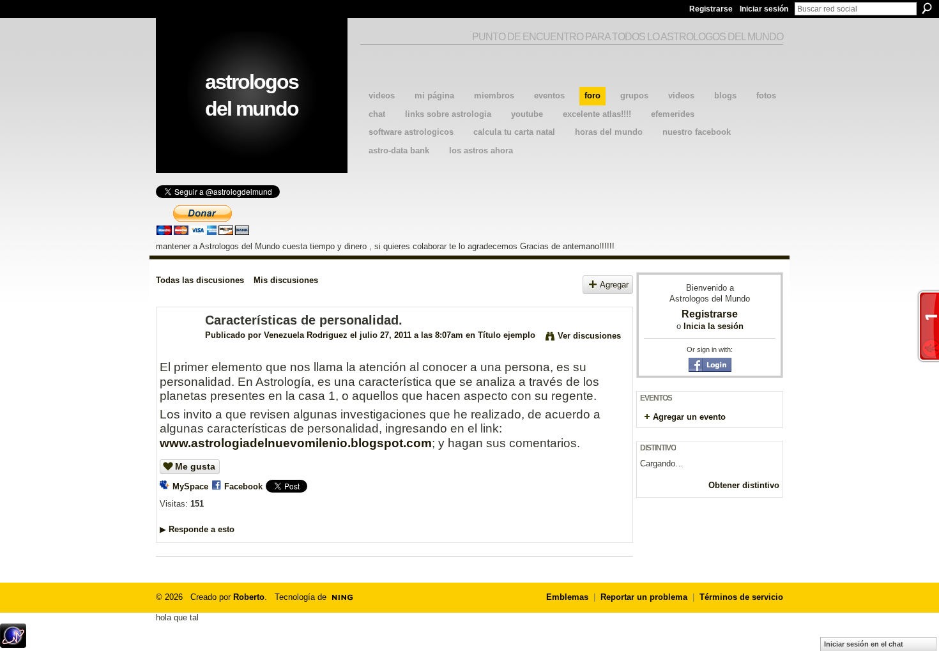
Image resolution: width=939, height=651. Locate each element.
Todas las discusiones (200, 280)
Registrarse (711, 8)
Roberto (248, 597)
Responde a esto (197, 529)
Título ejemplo (506, 335)
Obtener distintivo (743, 485)
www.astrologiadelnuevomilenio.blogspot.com (296, 443)
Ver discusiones (589, 336)
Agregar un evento (689, 417)
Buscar (927, 8)
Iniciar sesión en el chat (863, 644)
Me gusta (195, 466)
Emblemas (567, 597)
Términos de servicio (741, 597)
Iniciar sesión (764, 8)
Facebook (243, 486)
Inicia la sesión (713, 326)
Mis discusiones (286, 280)
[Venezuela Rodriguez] (176, 348)
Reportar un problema (643, 597)
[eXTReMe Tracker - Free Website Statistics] (13, 644)
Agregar (614, 284)
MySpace (190, 486)
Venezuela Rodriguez (305, 335)
